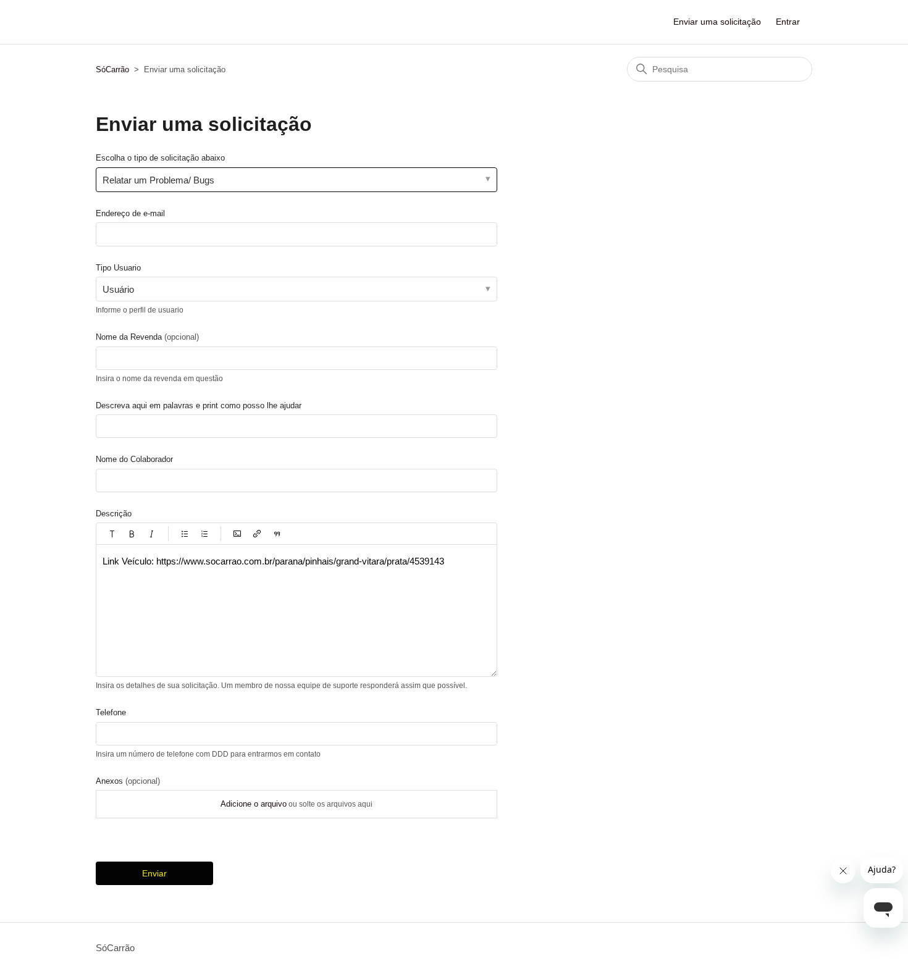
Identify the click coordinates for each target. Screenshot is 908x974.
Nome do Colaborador (134, 459)
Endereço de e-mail (130, 213)
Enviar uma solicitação (717, 22)
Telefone (111, 712)
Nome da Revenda (147, 337)
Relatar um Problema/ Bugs (158, 180)
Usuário (118, 289)
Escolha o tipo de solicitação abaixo (160, 157)
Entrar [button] (788, 22)
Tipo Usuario (118, 267)
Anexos (128, 781)
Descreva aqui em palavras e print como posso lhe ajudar (198, 405)
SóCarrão (112, 69)
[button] (112, 533)
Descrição (114, 513)
